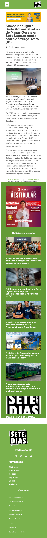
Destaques (14, 470)
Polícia (12, 474)
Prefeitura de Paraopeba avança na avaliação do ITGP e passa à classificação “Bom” (22, 355)
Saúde (12, 481)
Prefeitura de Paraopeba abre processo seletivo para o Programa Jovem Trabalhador (21, 324)
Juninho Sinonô (14, 519)
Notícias (13, 467)
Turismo (13, 484)
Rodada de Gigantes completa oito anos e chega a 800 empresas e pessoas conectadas (23, 260)
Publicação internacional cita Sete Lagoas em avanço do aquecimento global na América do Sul (23, 292)
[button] (7, 4)
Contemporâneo (15, 497)
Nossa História (14, 515)
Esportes (13, 477)
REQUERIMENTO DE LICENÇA (20, 417)
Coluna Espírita (14, 506)
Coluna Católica (15, 501)
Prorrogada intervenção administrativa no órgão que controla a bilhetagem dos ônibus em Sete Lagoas (23, 387)
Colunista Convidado (17, 532)
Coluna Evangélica (15, 510)
